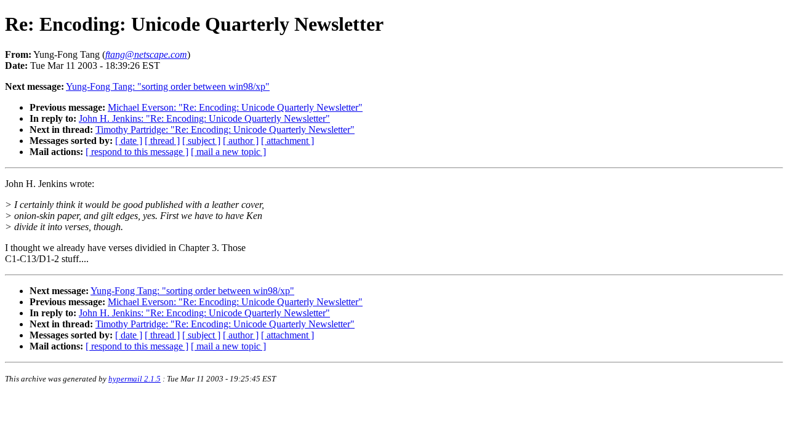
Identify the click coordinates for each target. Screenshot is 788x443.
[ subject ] (201, 140)
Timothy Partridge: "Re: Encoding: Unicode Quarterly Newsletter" (225, 129)
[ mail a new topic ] (228, 151)
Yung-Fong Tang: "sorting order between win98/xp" (168, 86)
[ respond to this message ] (137, 151)
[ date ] (128, 140)
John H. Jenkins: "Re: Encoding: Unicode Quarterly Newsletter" (204, 118)
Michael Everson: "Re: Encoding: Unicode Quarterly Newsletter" (235, 107)
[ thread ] (162, 140)
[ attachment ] (287, 140)
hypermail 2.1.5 (134, 378)
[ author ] (241, 140)
